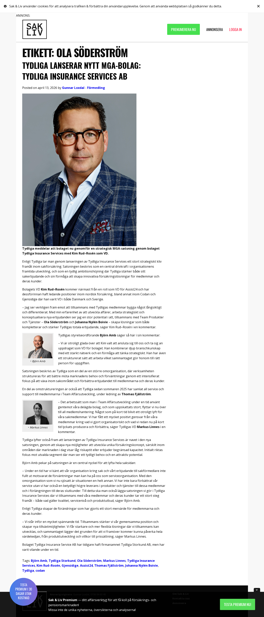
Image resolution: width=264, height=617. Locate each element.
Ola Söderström (89, 561)
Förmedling (96, 88)
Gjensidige (70, 565)
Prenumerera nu (183, 29)
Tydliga (28, 570)
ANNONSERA (214, 29)
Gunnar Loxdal (73, 88)
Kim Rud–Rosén (48, 565)
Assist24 (86, 565)
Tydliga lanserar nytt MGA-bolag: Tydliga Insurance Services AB (81, 70)
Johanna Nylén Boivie (141, 565)
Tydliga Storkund (62, 561)
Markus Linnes (114, 561)
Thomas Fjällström (109, 565)
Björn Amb (39, 561)
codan (40, 570)
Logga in (235, 29)
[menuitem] (183, 29)
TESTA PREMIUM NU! (237, 604)
